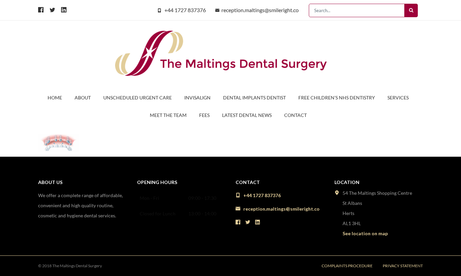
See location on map (365, 233)
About (83, 97)
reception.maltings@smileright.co (260, 10)
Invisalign (197, 97)
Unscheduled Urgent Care (137, 97)
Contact (295, 115)
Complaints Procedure (347, 265)
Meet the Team (168, 115)
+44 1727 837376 (185, 10)
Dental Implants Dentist (254, 97)
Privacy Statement (403, 265)
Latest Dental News (247, 115)
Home (55, 97)
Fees (204, 115)
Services (398, 97)
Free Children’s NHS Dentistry (336, 97)
